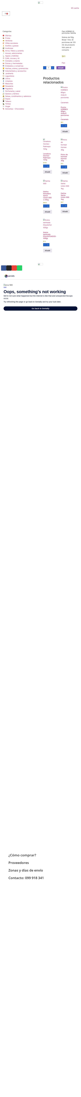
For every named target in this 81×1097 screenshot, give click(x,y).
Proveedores (18, 862)
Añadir (61, 68)
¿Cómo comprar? (22, 855)
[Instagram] (9, 268)
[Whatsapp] (19, 268)
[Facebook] (3, 268)
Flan (63, 63)
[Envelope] (14, 268)
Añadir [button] (65, 131)
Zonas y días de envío (25, 870)
